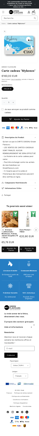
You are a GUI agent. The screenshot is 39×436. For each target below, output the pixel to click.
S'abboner (11, 355)
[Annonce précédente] (4, 4)
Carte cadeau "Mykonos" (16, 23)
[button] (3, 12)
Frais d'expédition (16, 79)
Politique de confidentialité (20, 396)
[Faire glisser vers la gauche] (3, 230)
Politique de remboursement (23, 393)
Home (4, 23)
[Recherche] (34, 18)
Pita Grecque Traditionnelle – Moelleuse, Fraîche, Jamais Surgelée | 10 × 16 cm (10, 233)
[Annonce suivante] (35, 4)
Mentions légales (15, 406)
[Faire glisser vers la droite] (36, 230)
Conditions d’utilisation (20, 399)
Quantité (5, 98)
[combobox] (19, 18)
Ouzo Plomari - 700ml (26, 231)
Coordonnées (27, 406)
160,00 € (7, 89)
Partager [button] (7, 195)
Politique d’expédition (21, 403)
